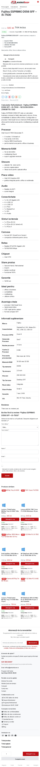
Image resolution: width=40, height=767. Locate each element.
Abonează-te (33, 643)
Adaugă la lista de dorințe (12, 55)
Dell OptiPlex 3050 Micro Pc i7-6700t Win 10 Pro (9, 554)
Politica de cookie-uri (30, 648)
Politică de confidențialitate (11, 711)
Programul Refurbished (10, 702)
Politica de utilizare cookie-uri (11, 716)
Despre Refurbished (9, 700)
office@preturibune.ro (12, 667)
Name (3, 448)
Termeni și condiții (8, 722)
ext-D (6, 90)
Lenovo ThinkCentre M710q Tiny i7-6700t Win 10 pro (9, 599)
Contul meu (4, 688)
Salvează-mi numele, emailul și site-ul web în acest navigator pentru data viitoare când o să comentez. (19, 470)
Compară (4, 686)
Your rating (4, 424)
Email (3, 456)
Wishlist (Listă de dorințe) (8, 683)
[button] (37, 2)
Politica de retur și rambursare (12, 714)
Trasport (5, 724)
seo (9, 90)
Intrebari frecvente (6, 681)
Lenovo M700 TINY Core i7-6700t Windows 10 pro (29, 510)
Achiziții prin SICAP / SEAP (10, 705)
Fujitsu (7, 93)
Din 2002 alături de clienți (10, 697)
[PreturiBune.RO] (20, 2)
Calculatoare (14, 6)
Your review (5, 430)
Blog (4, 727)
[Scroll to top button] (37, 758)
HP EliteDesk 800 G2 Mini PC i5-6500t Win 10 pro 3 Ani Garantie (29, 599)
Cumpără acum (20, 759)
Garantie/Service (8, 719)
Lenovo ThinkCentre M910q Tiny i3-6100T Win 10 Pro (10, 511)
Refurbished (23, 6)
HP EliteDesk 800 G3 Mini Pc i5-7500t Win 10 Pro (29, 554)
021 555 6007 (6, 662)
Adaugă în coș (30, 754)
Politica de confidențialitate (16, 648)
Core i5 (16, 87)
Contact (3, 691)
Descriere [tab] (4, 100)
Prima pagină (5, 6)
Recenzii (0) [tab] (14, 100)
